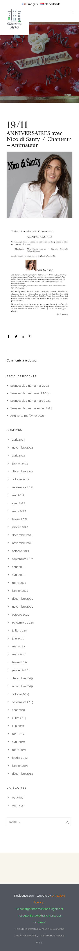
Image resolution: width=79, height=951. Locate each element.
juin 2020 (18, 638)
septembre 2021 (22, 559)
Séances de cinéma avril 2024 (30, 393)
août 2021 (18, 567)
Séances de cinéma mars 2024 (30, 400)
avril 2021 (18, 574)
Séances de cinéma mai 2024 (29, 385)
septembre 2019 (23, 702)
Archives (17, 805)
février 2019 (20, 757)
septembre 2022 (23, 487)
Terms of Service (55, 935)
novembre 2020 (22, 606)
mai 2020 (18, 646)
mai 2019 (18, 734)
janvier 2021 (20, 590)
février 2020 (20, 662)
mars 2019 (19, 749)
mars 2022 (19, 511)
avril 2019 (18, 742)
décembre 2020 (22, 598)
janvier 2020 (20, 670)
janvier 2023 (20, 463)
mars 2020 (19, 654)
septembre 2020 (23, 622)
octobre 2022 (20, 479)
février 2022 (20, 519)
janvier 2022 (20, 527)
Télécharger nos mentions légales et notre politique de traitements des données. (39, 915)
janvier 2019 (20, 765)
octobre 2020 (21, 614)
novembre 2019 (22, 686)
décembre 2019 (22, 678)
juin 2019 (18, 726)
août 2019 (18, 710)
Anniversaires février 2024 (27, 415)
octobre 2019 (20, 694)
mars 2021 (19, 582)
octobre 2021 (20, 551)
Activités (17, 797)
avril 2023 (18, 455)
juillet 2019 (19, 718)
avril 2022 (18, 503)
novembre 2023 (22, 447)
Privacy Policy (30, 935)
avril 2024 (18, 439)
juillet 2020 (19, 630)
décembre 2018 (22, 773)
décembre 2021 (22, 535)
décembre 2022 (22, 471)
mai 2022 (18, 495)
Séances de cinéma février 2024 (31, 408)
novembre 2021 (22, 543)
